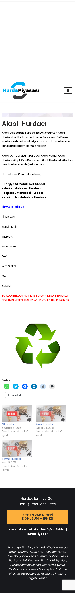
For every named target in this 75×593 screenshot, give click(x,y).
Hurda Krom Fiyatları (42, 552)
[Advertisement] (37, 39)
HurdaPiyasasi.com (36, 141)
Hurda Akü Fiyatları (53, 560)
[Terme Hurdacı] (17, 448)
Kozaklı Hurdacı (45, 424)
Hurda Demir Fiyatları (43, 556)
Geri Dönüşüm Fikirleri (49, 529)
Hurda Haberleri (20, 529)
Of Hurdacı (8, 424)
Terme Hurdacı (11, 459)
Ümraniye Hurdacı (20, 547)
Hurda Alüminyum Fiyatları (28, 565)
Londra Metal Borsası (34, 569)
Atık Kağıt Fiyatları (46, 547)
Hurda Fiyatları (37, 534)
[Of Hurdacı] (17, 413)
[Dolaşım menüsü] (68, 90)
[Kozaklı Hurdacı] (51, 413)
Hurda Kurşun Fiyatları (36, 573)
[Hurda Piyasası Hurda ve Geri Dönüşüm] (21, 90)
